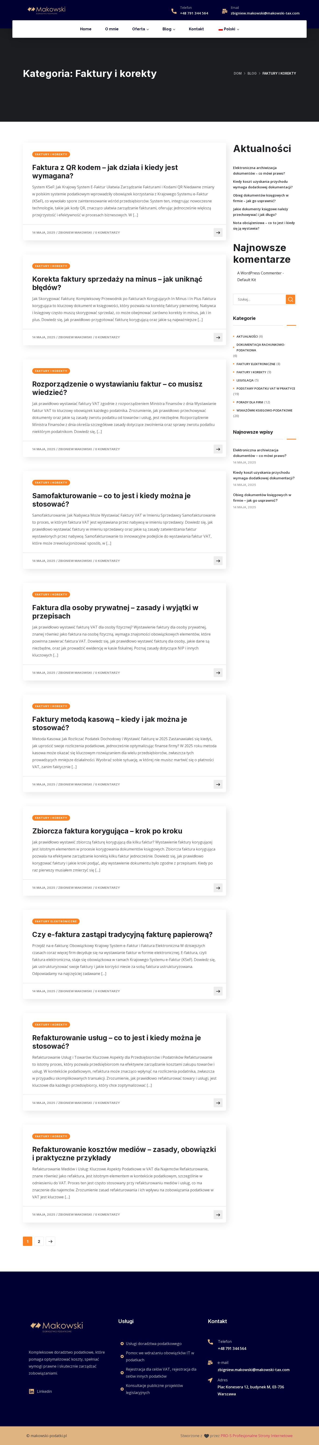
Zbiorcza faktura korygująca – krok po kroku (107, 831)
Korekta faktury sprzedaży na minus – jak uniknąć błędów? (117, 283)
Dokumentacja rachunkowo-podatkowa (261, 347)
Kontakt (196, 29)
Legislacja (245, 380)
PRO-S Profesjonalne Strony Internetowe (257, 1435)
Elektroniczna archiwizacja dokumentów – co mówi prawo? (259, 171)
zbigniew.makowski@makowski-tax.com (265, 13)
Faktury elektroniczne (56, 921)
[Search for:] (264, 299)
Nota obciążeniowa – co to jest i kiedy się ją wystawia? (264, 226)
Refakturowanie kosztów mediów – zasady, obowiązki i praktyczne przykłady (124, 1153)
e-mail (223, 1362)
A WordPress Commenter (259, 273)
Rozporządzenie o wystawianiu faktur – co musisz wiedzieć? (117, 388)
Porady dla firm (250, 402)
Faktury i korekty (51, 154)
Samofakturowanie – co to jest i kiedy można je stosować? (111, 499)
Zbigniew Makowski (75, 232)
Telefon (186, 7)
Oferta (138, 29)
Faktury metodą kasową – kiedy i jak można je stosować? (109, 723)
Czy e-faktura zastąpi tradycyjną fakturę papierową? (122, 934)
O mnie (112, 29)
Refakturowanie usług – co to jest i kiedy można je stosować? (116, 1042)
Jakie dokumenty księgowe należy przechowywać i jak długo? (260, 212)
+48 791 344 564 (194, 13)
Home (86, 29)
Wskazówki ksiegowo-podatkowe (264, 410)
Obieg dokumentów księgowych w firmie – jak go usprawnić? (260, 198)
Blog (167, 29)
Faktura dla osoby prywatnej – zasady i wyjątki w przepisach (115, 611)
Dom (238, 73)
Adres (223, 1380)
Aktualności (247, 336)
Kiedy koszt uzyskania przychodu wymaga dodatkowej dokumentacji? (263, 184)
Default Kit (246, 279)
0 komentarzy (107, 232)
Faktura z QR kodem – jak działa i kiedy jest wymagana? (105, 171)
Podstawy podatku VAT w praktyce (266, 388)
